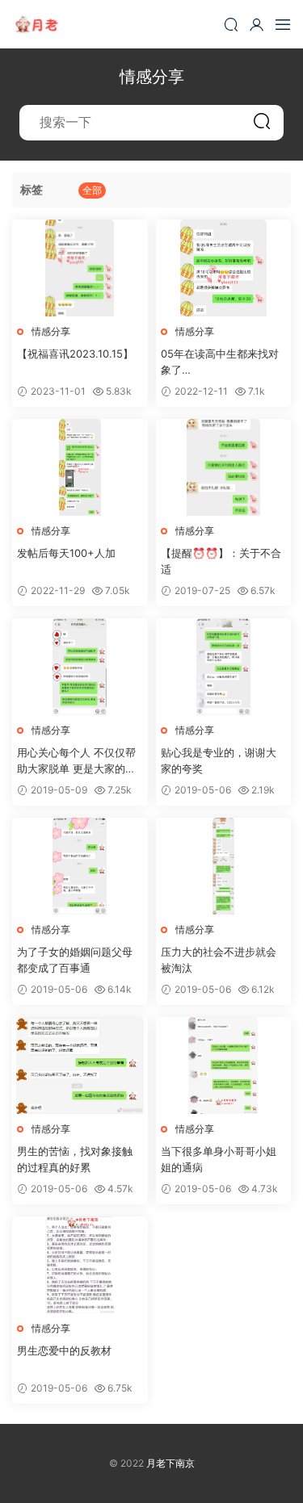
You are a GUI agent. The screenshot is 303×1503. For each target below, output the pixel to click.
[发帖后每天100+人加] (80, 467)
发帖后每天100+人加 (66, 552)
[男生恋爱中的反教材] (80, 1264)
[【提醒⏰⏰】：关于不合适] (224, 467)
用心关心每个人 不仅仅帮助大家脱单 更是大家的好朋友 (76, 761)
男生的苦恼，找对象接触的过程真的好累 (75, 1159)
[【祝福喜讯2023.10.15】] (80, 268)
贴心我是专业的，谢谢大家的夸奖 (218, 760)
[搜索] (231, 24)
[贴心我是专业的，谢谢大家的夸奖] (224, 666)
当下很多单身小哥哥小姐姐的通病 (218, 1159)
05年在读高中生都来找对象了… (220, 361)
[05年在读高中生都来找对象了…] (224, 268)
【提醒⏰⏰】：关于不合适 (221, 561)
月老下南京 (36, 24)
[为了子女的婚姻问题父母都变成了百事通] (80, 866)
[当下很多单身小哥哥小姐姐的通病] (224, 1065)
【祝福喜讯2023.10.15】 (75, 353)
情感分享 (51, 331)
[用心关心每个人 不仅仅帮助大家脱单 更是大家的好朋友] (80, 666)
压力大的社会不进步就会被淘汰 (218, 959)
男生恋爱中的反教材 (64, 1350)
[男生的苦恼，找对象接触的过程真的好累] (80, 1065)
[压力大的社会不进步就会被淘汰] (224, 866)
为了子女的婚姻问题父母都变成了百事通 (75, 959)
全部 (92, 190)
